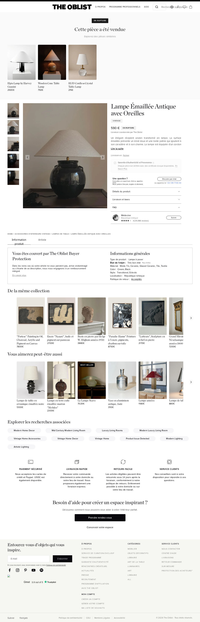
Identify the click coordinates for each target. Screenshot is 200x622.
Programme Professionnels (124, 6)
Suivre (173, 217)
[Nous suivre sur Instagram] (17, 570)
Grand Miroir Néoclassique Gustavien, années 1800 (182, 340)
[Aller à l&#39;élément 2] (13, 127)
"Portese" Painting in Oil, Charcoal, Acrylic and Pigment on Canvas (30, 340)
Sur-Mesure (168, 566)
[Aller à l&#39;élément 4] (13, 161)
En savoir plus (19, 275)
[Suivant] (103, 157)
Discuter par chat (169, 179)
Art (130, 570)
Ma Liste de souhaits (93, 608)
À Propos (100, 6)
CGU (88, 618)
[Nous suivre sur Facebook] (10, 570)
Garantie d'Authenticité (95, 562)
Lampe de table (177, 400)
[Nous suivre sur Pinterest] (25, 570)
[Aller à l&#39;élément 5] (13, 178)
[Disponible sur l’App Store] (22, 577)
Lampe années (146, 400)
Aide (146, 6)
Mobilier (132, 548)
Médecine (126, 215)
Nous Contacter (171, 548)
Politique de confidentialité (56, 565)
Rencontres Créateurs (94, 566)
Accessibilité (119, 618)
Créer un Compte (91, 599)
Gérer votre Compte (93, 603)
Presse (85, 575)
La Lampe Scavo (86, 400)
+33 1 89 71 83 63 (173, 182)
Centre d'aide (169, 553)
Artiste (42, 239)
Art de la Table (136, 562)
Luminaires (134, 566)
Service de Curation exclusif (98, 553)
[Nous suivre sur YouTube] (33, 570)
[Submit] (156, 7)
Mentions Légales (102, 618)
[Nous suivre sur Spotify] (41, 570)
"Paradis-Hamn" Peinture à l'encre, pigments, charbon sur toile (122, 340)
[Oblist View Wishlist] (184, 7)
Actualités (88, 570)
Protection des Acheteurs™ (177, 570)
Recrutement (89, 579)
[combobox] (159, 7)
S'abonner (62, 558)
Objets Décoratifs (138, 553)
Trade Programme (91, 557)
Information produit (19, 241)
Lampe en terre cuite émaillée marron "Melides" (58, 404)
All (129, 579)
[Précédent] (27, 157)
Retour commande (172, 562)
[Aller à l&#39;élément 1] (13, 110)
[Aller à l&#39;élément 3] (13, 144)
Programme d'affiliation (95, 583)
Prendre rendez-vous (100, 517)
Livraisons (168, 557)
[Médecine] (116, 217)
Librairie (132, 557)
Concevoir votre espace (100, 527)
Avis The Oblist (90, 588)
